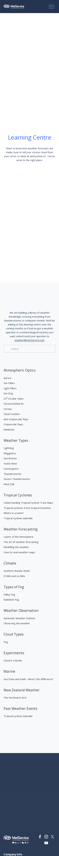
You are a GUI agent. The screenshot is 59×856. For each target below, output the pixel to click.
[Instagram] (46, 837)
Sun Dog (8, 393)
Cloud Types (14, 634)
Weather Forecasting (21, 529)
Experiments (14, 653)
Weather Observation (21, 610)
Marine (9, 671)
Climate (10, 563)
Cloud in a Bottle (13, 660)
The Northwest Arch (15, 697)
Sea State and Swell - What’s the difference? (28, 679)
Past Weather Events (20, 708)
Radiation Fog (11, 599)
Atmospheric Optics (20, 370)
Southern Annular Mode (17, 570)
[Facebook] (40, 837)
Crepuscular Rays (13, 424)
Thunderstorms (12, 473)
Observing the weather (17, 623)
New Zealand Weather (22, 690)
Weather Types (16, 440)
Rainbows (9, 429)
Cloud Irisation (12, 414)
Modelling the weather (16, 547)
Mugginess (10, 453)
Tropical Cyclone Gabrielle (18, 518)
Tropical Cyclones (18, 495)
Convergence (11, 468)
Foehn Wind (10, 463)
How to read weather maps (19, 552)
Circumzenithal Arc (14, 403)
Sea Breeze (10, 458)
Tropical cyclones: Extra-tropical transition (27, 508)
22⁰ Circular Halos (14, 398)
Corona (8, 408)
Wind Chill (9, 484)
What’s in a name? (14, 513)
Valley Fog (9, 594)
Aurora (7, 378)
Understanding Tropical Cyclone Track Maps (28, 502)
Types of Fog (14, 587)
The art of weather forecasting (21, 542)
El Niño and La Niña (14, 576)
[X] (52, 837)
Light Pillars (10, 388)
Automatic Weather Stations (19, 618)
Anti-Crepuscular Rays (16, 419)
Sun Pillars (9, 383)
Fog (6, 642)
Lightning (9, 448)
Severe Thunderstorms (17, 479)
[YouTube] (46, 843)
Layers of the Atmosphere (18, 536)
